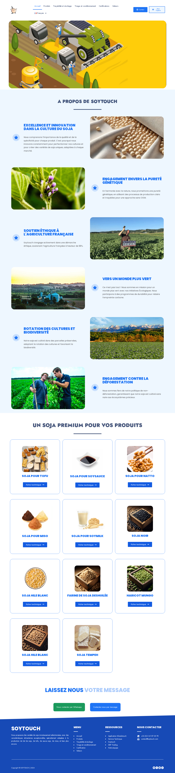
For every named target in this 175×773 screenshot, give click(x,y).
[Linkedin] (159, 767)
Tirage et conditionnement (85, 6)
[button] (40, 13)
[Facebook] (154, 767)
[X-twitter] (157, 767)
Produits (47, 6)
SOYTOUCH (25, 728)
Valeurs (115, 6)
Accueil (37, 6)
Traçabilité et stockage (62, 6)
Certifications (104, 6)
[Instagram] (162, 767)
